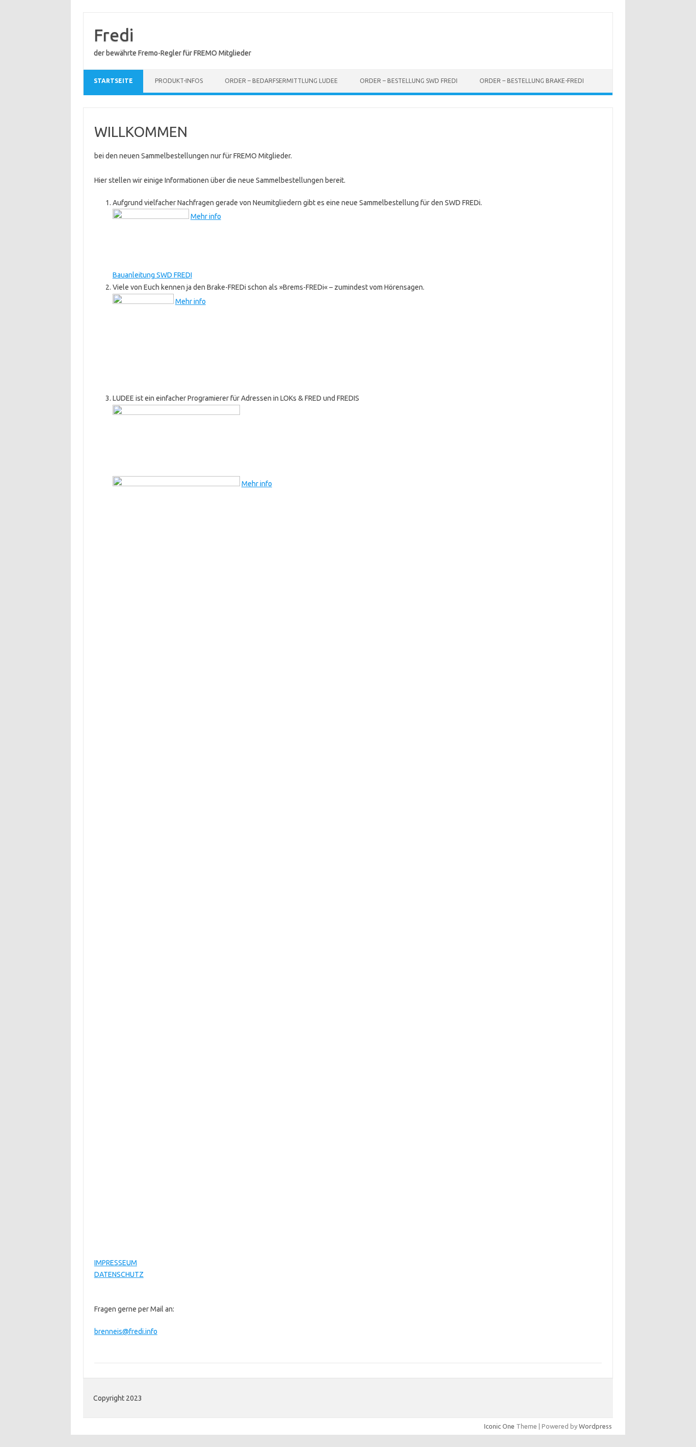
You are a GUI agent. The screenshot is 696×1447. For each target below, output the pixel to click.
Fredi (113, 34)
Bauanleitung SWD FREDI (152, 275)
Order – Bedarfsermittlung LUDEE (281, 80)
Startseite (113, 80)
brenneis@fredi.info (125, 1331)
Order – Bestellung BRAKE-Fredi (531, 80)
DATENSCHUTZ (119, 1274)
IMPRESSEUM (115, 1263)
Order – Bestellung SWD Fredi (409, 80)
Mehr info (206, 216)
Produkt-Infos (179, 80)
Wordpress (595, 1426)
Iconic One (499, 1426)
